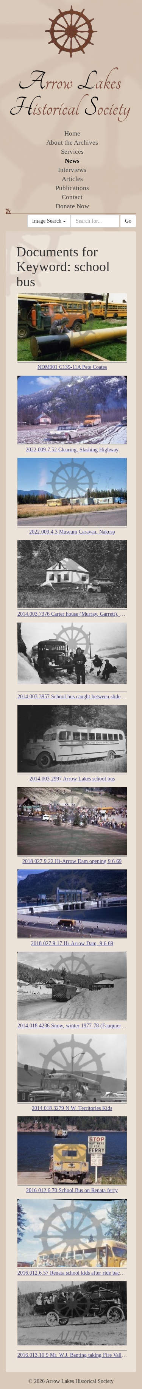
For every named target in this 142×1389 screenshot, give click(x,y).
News (72, 160)
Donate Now (72, 206)
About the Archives (72, 142)
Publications (72, 188)
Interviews (72, 169)
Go (128, 221)
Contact (72, 197)
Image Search (47, 221)
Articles (72, 179)
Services (72, 151)
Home (72, 133)
